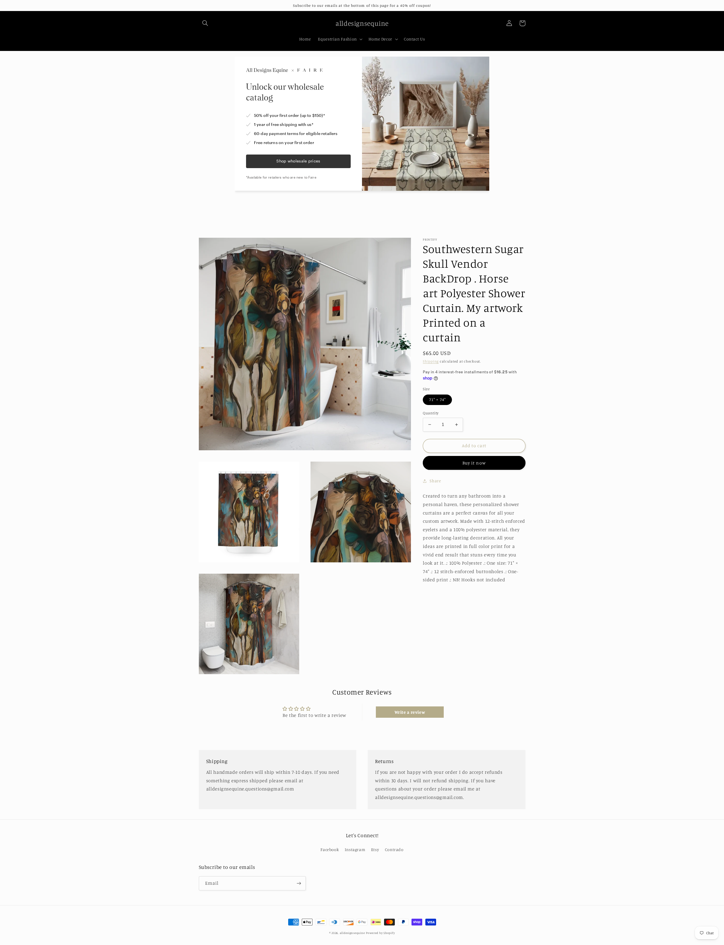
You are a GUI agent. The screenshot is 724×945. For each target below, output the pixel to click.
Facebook (329, 849)
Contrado (394, 849)
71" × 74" (437, 399)
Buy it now (474, 463)
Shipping (431, 361)
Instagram (355, 849)
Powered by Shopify (380, 933)
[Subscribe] (298, 883)
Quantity (430, 413)
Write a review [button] (410, 712)
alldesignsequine (352, 933)
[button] (205, 23)
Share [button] (435, 480)
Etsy (375, 849)
